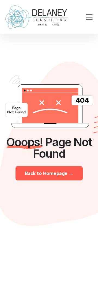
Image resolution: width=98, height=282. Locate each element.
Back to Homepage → (49, 173)
